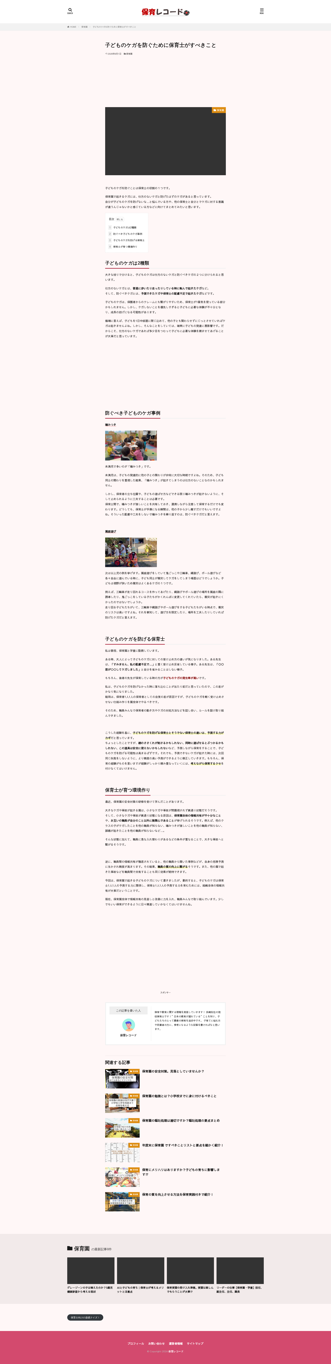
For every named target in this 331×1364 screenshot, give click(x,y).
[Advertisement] (165, 81)
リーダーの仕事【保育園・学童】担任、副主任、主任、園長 (240, 1289)
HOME (73, 26)
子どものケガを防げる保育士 (127, 240)
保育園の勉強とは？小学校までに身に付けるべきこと (179, 1096)
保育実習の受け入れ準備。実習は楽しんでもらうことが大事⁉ (190, 1289)
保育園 (84, 26)
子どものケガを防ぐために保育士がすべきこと (114, 26)
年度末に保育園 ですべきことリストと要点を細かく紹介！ (183, 1145)
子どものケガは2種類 (122, 227)
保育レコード (175, 1351)
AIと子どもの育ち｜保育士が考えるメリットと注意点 (140, 1289)
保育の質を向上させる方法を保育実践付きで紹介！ (178, 1194)
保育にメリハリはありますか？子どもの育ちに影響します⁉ (181, 1172)
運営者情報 (176, 1343)
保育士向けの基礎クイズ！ (85, 1317)
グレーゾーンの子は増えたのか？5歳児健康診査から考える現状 (90, 1289)
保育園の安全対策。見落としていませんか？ (173, 1071)
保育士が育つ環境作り (123, 246)
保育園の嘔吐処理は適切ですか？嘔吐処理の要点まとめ (181, 1120)
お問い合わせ (156, 1343)
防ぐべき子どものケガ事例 (125, 234)
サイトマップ (195, 1343)
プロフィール (136, 1343)
